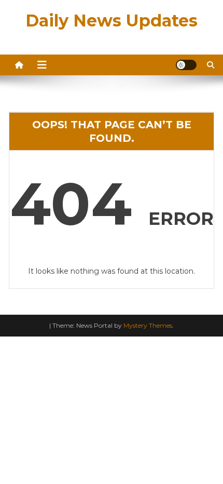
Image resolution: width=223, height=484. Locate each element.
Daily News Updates (111, 20)
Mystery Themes (147, 325)
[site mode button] (186, 65)
